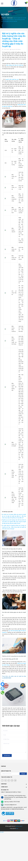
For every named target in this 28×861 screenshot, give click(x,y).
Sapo (17, 828)
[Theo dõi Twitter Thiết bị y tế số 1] (5, 780)
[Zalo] (2, 688)
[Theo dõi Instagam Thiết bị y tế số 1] (12, 780)
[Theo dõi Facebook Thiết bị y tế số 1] (2, 780)
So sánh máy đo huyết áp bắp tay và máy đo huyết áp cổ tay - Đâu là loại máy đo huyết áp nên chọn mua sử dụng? (14, 527)
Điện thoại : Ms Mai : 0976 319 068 (12, 801)
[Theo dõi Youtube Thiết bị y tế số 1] (15, 780)
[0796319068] (2, 692)
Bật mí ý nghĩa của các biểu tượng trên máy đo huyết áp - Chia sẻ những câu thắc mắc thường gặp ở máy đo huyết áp (14, 40)
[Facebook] (2, 684)
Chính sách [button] (4, 786)
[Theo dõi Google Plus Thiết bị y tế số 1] (9, 780)
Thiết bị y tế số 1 (19, 826)
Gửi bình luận (7, 755)
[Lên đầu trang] (23, 858)
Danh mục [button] (4, 783)
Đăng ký (23, 773)
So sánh (2, 832)
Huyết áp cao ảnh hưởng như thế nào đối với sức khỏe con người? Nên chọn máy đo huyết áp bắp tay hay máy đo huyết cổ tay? (14, 521)
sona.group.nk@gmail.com (10, 804)
